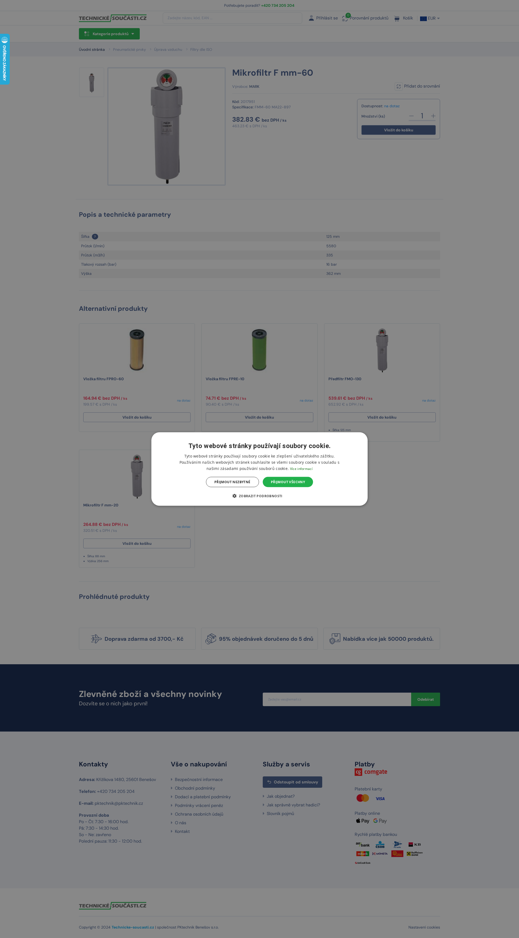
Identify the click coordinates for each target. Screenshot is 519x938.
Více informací (301, 468)
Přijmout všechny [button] (288, 482)
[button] (259, 496)
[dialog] (259, 469)
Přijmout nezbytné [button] (232, 482)
